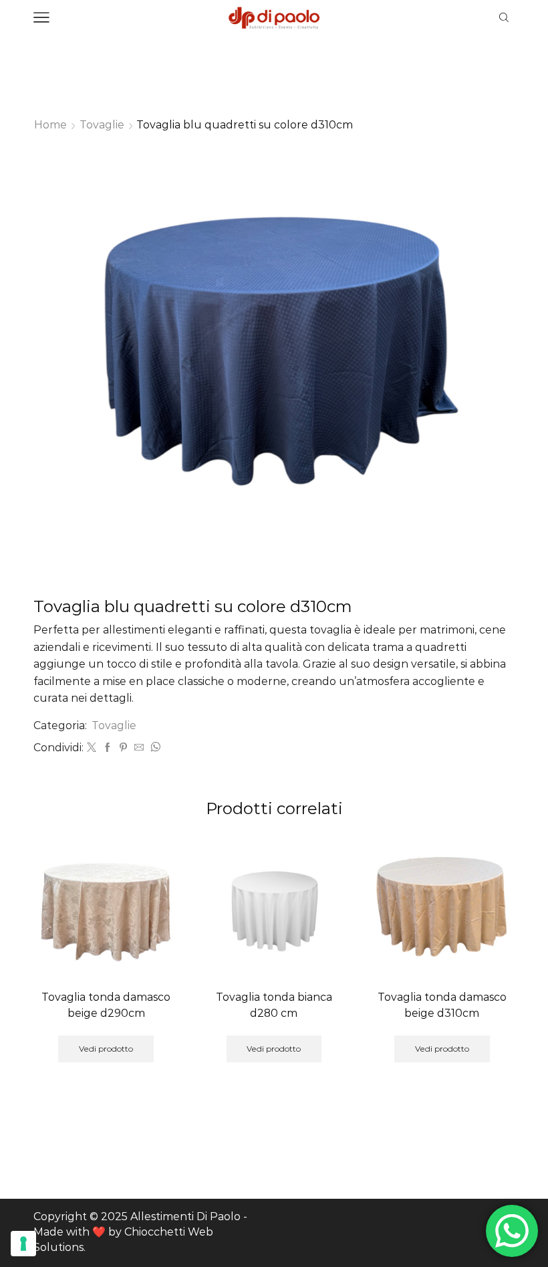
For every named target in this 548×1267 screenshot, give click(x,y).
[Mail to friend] (139, 748)
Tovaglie (102, 124)
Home (50, 124)
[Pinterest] (123, 748)
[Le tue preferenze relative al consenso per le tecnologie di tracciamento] (23, 1243)
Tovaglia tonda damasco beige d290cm (105, 1005)
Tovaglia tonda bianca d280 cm (274, 1005)
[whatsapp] (153, 748)
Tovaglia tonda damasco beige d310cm (442, 1005)
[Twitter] (92, 748)
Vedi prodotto (106, 1049)
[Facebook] (108, 748)
